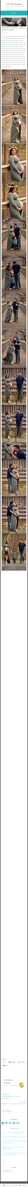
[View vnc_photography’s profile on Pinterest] (10, 1123)
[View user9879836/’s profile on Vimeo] (17, 1123)
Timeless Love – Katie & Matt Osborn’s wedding (13, 1137)
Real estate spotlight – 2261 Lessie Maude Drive (11, 1096)
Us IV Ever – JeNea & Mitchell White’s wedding (13, 1132)
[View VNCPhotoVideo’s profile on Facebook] (3, 1123)
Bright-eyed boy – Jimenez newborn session (14, 1102)
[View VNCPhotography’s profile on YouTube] (14, 1123)
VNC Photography (14, 4)
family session (7, 42)
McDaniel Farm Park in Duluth (18, 52)
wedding (20, 40)
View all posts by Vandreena (11, 1085)
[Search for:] (14, 1161)
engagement (10, 40)
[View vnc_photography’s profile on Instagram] (6, 1123)
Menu (15, 13)
